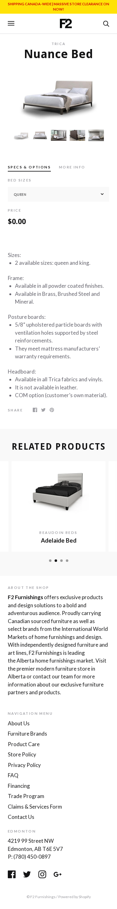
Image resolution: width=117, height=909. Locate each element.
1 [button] (50, 560)
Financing (19, 786)
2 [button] (56, 560)
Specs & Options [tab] (29, 167)
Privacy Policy (24, 765)
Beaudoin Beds (58, 532)
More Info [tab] (72, 167)
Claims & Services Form (35, 806)
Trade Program (26, 796)
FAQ (13, 775)
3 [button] (61, 560)
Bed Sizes (20, 180)
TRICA (58, 44)
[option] (58, 94)
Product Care (24, 744)
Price (14, 210)
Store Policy (22, 754)
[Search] (106, 23)
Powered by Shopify (74, 896)
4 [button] (67, 560)
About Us (19, 723)
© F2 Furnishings (41, 896)
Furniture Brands (27, 733)
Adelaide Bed (58, 540)
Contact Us (21, 817)
